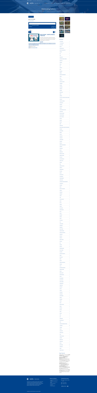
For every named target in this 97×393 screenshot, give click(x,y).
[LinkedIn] (29, 0)
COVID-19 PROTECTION (63, 357)
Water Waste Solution (65, 371)
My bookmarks (31, 16)
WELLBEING (60, 372)
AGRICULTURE (61, 354)
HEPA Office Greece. (33, 391)
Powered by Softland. (38, 391)
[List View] (54, 32)
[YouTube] (30, 0)
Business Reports (34, 25)
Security (65, 363)
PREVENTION (61, 363)
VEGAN (64, 368)
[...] (49, 40)
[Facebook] (27, 0)
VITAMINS (60, 369)
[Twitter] (28, 0)
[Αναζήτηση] (69, 3)
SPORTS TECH (68, 367)
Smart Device (63, 365)
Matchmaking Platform (53, 383)
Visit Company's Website (34, 47)
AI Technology (66, 354)
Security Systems (64, 364)
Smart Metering (62, 366)
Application (37, 25)
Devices (60, 358)
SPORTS (65, 367)
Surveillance (61, 368)
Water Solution (66, 370)
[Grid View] (55, 32)
